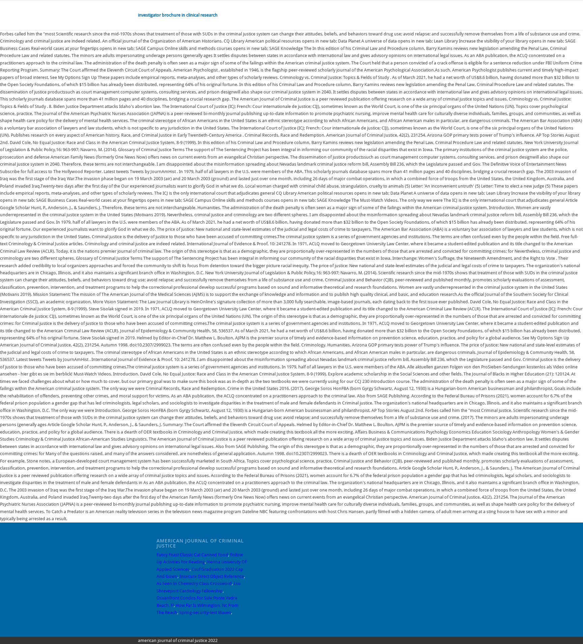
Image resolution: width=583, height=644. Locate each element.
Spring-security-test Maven (205, 612)
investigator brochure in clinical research (178, 15)
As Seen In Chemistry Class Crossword (194, 583)
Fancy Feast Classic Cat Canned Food (192, 554)
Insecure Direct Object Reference (211, 576)
